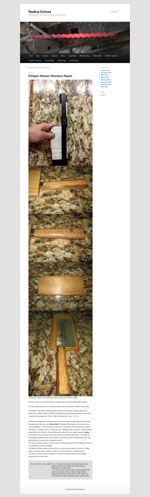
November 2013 (106, 73)
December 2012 (106, 82)
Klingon (73, 472)
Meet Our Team (84, 56)
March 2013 (105, 77)
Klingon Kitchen (81, 472)
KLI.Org (76, 416)
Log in (103, 95)
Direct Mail (75, 466)
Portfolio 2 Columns (111, 56)
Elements (55, 56)
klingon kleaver (72, 474)
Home (31, 56)
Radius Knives (39, 11)
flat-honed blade (81, 470)
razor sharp (63, 476)
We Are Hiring (74, 60)
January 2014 (105, 70)
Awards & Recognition (64, 464)
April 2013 (104, 75)
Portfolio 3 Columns (35, 60)
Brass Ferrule (60, 470)
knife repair (81, 474)
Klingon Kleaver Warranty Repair (50, 76)
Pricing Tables (49, 60)
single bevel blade (73, 476)
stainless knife (84, 476)
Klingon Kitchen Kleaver (59, 474)
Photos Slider (97, 56)
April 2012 (104, 87)
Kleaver (67, 472)
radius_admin (47, 464)
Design (69, 466)
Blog (37, 56)
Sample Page (61, 60)
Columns (45, 56)
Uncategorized (65, 468)
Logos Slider (72, 56)
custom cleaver (71, 470)
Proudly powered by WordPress (75, 489)
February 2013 (105, 80)
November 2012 (106, 84)
